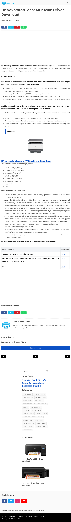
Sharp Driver (41, 423)
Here (63, 254)
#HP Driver (15, 306)
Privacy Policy (39, 516)
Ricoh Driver (38, 420)
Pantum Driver (37, 417)
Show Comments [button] (35, 348)
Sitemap (12, 516)
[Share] (4, 27)
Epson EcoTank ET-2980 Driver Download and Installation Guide (34, 383)
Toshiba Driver (28, 426)
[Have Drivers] (9, 3)
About (4, 516)
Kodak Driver (36, 410)
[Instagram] (17, 501)
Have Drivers (18, 519)
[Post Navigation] (35, 356)
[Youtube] (24, 501)
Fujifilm (25, 407)
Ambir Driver (27, 394)
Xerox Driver (27, 430)
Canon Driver (27, 400)
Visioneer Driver (41, 426)
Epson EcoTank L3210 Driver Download (33, 460)
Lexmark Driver (41, 413)
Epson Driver (27, 404)
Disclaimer (28, 516)
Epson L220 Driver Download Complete (33, 484)
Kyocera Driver (28, 413)
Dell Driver (39, 400)
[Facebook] (4, 501)
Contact (20, 516)
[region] (35, 48)
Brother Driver (41, 397)
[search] (47, 371)
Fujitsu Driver (36, 407)
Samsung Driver (28, 423)
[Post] (35, 449)
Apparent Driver (39, 394)
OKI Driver (26, 417)
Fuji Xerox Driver (40, 404)
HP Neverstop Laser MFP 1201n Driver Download (26, 161)
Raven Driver (27, 420)
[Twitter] (11, 501)
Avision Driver (28, 397)
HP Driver (23, 342)
